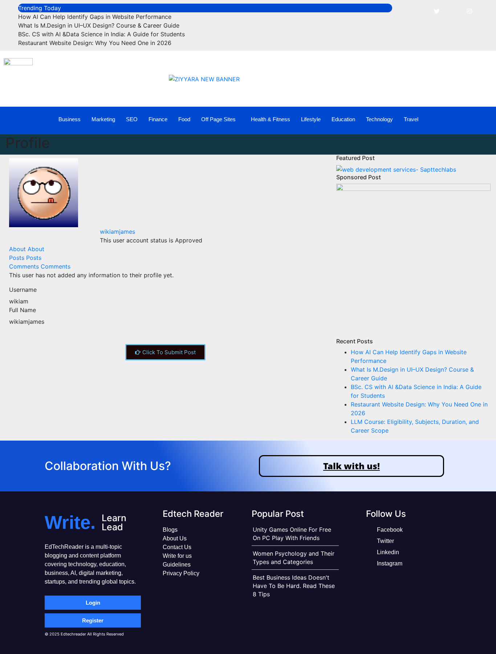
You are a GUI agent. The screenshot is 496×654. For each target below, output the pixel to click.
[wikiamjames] (43, 192)
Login (93, 603)
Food (184, 119)
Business (69, 119)
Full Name (22, 310)
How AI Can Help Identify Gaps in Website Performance (94, 16)
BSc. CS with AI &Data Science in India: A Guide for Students (101, 34)
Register (92, 620)
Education (343, 119)
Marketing (103, 119)
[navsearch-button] (478, 119)
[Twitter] (436, 10)
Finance (158, 119)
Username (23, 289)
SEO (132, 119)
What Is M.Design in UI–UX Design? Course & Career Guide (98, 25)
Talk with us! (351, 466)
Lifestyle (311, 119)
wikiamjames (117, 231)
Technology (379, 119)
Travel (411, 119)
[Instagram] (469, 10)
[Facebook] (420, 10)
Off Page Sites (218, 119)
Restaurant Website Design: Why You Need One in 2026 (94, 42)
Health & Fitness (270, 119)
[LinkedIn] (453, 10)
